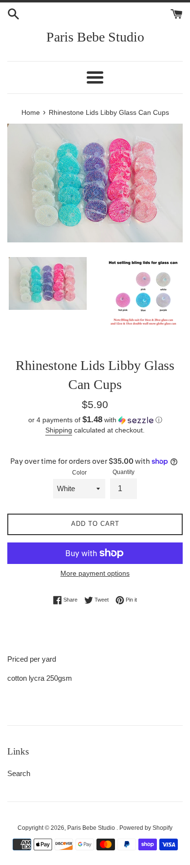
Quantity (123, 472)
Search (18, 773)
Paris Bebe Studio (95, 36)
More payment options (95, 573)
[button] (95, 420)
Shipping (58, 430)
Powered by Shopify (145, 827)
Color (79, 472)
